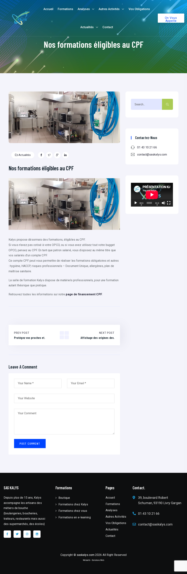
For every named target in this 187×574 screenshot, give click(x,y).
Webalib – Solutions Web (93, 560)
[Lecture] (136, 203)
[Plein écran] (169, 203)
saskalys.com (85, 555)
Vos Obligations (139, 9)
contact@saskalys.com (152, 154)
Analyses (84, 9)
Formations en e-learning (74, 517)
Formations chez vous (72, 511)
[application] (152, 194)
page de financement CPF (84, 294)
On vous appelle (171, 19)
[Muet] (163, 203)
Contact (107, 27)
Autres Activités (109, 9)
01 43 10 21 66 (147, 147)
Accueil (48, 9)
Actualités (87, 27)
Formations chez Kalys (73, 504)
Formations (65, 9)
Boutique (64, 498)
